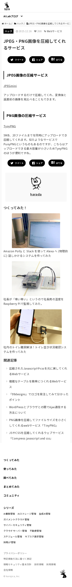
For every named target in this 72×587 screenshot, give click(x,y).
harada (36, 194)
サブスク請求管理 (34, 536)
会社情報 (8, 570)
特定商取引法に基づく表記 (17, 558)
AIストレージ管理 (27, 513)
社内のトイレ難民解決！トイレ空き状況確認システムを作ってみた (35, 349)
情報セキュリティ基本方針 (17, 564)
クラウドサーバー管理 (15, 530)
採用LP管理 (9, 542)
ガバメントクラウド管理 (16, 519)
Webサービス (54, 31)
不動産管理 (35, 530)
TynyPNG (9, 126)
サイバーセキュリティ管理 (17, 525)
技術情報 (39, 564)
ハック (8, 31)
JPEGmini (10, 86)
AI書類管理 (9, 513)
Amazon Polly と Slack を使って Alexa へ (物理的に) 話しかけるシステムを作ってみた (35, 253)
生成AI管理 (44, 513)
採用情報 (51, 564)
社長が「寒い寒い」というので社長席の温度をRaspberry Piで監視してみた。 (33, 301)
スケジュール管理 (12, 536)
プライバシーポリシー (15, 553)
